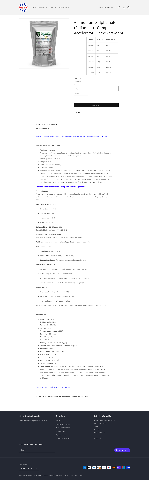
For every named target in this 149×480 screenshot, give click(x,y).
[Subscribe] (53, 450)
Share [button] (78, 112)
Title (75, 85)
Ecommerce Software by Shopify (45, 475)
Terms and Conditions (63, 428)
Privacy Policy (60, 431)
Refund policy (59, 475)
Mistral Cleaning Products (30, 475)
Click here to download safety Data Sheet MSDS (53, 387)
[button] (42, 7)
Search (58, 421)
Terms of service (79, 475)
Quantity (76, 94)
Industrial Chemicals (63, 438)
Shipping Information (63, 424)
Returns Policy (61, 435)
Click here (103, 137)
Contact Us (98, 438)
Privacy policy (69, 475)
